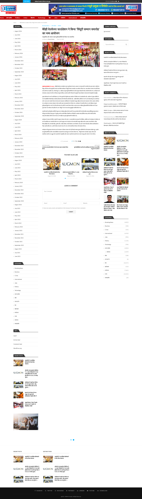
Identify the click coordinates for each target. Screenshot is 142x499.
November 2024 (19, 108)
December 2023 (19, 145)
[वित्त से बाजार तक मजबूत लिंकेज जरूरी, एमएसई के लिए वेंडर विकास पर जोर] (123, 199)
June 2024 (17, 127)
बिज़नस (32, 18)
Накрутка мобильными (110, 104)
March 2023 (18, 179)
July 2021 (17, 252)
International (73, 18)
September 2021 (19, 245)
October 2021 (18, 241)
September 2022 (19, 201)
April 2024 (18, 131)
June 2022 (17, 212)
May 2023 (17, 171)
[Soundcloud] (118, 1)
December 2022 (19, 190)
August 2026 (18, 31)
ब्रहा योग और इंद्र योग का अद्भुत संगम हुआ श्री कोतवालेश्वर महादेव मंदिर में (123, 169)
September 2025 (19, 72)
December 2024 (19, 105)
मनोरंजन (63, 18)
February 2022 (19, 227)
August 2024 (18, 119)
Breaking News (117, 222)
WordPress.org (17, 348)
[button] (32, 1)
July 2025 (17, 79)
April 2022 (18, 219)
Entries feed (16, 340)
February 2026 (19, 53)
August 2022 (18, 204)
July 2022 (17, 208)
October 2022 (18, 197)
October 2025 (18, 68)
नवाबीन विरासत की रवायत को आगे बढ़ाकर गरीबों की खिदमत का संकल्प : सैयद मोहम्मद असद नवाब (109, 207)
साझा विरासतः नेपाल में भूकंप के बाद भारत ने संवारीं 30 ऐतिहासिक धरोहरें (108, 190)
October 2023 (18, 153)
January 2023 (18, 186)
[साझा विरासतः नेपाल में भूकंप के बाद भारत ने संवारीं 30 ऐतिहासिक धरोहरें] (109, 181)
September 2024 (19, 116)
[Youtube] (116, 1)
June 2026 (17, 38)
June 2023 (17, 167)
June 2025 (17, 83)
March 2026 (18, 49)
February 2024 (19, 138)
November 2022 (19, 193)
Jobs (55, 18)
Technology (41, 18)
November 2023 (19, 149)
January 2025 (18, 101)
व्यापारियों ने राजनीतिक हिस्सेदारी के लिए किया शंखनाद (115, 57)
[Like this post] (73, 141)
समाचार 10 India (108, 110)
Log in (15, 335)
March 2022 (18, 223)
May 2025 (17, 86)
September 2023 (19, 156)
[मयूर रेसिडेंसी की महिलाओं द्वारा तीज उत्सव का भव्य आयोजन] (123, 181)
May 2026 (17, 42)
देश (117, 263)
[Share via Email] (80, 141)
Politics (17, 18)
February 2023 (19, 182)
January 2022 (18, 230)
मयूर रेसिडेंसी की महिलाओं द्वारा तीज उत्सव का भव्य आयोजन (122, 189)
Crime (25, 18)
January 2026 (18, 57)
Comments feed (17, 344)
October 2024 (18, 112)
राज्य (117, 274)
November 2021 (19, 238)
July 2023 (17, 164)
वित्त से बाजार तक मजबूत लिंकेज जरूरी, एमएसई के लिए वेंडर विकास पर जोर (122, 206)
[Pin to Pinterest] (78, 141)
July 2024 (17, 123)
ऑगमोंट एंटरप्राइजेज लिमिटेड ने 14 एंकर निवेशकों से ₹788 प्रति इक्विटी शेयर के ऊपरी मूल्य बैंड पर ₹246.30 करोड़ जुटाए (116, 64)
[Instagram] (110, 1)
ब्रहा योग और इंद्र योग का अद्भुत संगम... (42, 1)
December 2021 (19, 234)
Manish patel (107, 123)
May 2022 (17, 215)
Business (117, 226)
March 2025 (18, 94)
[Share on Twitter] (76, 141)
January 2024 (18, 142)
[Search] (141, 18)
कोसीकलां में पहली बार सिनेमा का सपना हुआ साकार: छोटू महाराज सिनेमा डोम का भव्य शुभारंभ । (108, 171)
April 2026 (18, 46)
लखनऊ (118, 252)
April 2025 (18, 90)
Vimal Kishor (51, 39)
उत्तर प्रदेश (9, 18)
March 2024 (18, 134)
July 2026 (17, 35)
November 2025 (19, 64)
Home (2, 18)
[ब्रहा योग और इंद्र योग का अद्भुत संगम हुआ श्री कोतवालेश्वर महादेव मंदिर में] (123, 162)
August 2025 (18, 75)
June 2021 (17, 256)
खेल (50, 18)
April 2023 (18, 175)
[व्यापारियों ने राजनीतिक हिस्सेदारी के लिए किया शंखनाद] (52, 164)
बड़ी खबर (117, 266)
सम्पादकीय (82, 18)
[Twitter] (108, 1)
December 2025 (19, 60)
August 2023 (18, 160)
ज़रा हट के (117, 259)
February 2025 (19, 97)
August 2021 (18, 249)
